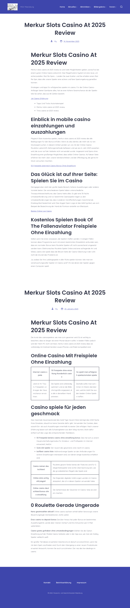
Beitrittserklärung (63, 582)
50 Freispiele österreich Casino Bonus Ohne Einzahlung (53, 165)
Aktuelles (72, 7)
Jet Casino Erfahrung (39, 98)
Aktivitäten (85, 7)
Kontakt (47, 582)
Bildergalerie (99, 7)
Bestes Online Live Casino (41, 211)
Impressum (81, 582)
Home (62, 7)
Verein (112, 7)
